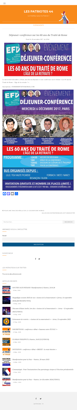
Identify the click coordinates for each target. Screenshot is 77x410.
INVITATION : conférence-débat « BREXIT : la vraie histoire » (34, 349)
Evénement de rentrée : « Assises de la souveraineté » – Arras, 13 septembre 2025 (41, 319)
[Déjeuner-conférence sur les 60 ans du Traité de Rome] (38, 59)
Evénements (38, 25)
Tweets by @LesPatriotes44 (11, 274)
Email (4, 236)
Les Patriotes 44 (38, 11)
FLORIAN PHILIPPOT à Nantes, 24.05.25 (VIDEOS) (30, 339)
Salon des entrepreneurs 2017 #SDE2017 (58, 213)
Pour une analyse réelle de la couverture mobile (23, 210)
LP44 (47, 39)
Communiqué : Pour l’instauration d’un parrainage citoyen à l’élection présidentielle (42, 369)
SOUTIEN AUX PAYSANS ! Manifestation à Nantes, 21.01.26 (33, 288)
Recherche (68, 222)
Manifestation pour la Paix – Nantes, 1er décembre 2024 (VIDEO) (36, 379)
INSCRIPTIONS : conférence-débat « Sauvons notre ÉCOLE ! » (34, 329)
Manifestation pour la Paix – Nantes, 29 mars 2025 (30, 359)
